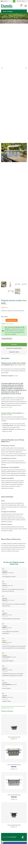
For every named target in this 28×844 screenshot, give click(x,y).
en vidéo (15, 375)
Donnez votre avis (6, 338)
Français (5, 1)
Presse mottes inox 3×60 (14, 737)
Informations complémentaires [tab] (14, 348)
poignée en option (7, 407)
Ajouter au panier (11, 320)
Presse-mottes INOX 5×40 (14, 795)
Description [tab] (14, 344)
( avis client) (4, 304)
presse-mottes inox (19, 365)
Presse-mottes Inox (10, 323)
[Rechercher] (14, 1)
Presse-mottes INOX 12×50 (14, 764)
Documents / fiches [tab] (14, 352)
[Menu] (25, 6)
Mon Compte (22, 1)
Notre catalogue (8, 11)
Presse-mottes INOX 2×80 (14, 825)
